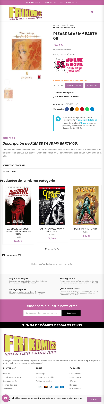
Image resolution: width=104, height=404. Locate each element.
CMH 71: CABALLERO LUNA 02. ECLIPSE (51, 230)
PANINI (18, 237)
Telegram (92, 109)
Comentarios (9, 172)
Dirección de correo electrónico (77, 109)
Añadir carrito (74, 85)
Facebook (67, 109)
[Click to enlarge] (7, 82)
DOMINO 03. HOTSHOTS (85, 228)
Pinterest (82, 109)
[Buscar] (86, 13)
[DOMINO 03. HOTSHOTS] (85, 205)
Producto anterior (93, 26)
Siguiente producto (99, 26)
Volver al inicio (96, 26)
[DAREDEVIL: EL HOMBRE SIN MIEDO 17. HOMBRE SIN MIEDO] (18, 205)
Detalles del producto (14, 165)
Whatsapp (87, 109)
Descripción (9, 138)
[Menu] (4, 13)
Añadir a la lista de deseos (67, 96)
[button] (32, 2)
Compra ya (92, 85)
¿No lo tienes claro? (70, 288)
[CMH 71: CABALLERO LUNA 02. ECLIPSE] (52, 205)
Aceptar (94, 399)
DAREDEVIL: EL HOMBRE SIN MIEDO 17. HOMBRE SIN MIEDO (18, 231)
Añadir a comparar (65, 92)
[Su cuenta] (95, 13)
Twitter (72, 109)
